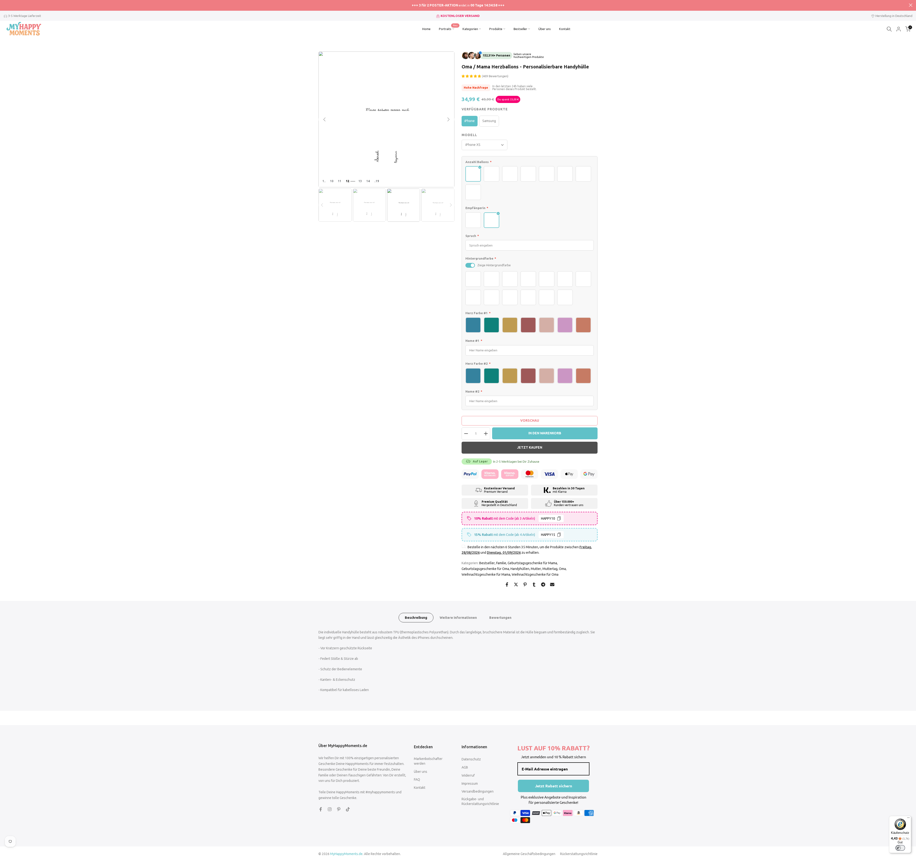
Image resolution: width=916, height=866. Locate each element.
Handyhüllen (519, 569)
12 (347, 181)
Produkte (495, 29)
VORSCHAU (529, 420)
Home (426, 29)
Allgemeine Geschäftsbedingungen (529, 854)
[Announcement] (458, 5)
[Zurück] (324, 119)
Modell (469, 135)
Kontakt (564, 29)
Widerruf (468, 775)
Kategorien (470, 29)
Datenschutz (471, 759)
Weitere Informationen (458, 617)
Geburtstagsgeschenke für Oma (485, 569)
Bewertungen (500, 617)
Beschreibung (416, 617)
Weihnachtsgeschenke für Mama (486, 574)
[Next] (450, 205)
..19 (376, 181)
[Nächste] (448, 119)
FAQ (417, 779)
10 (331, 181)
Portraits (448, 28)
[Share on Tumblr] (534, 584)
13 (360, 181)
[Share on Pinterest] (525, 584)
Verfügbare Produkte (485, 109)
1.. (324, 181)
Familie (501, 563)
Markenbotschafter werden (428, 761)
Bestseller (520, 29)
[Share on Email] (552, 584)
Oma (562, 569)
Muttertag (549, 569)
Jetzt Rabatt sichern (553, 785)
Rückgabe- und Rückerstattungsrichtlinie (480, 801)
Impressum (470, 783)
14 (368, 181)
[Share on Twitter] (516, 584)
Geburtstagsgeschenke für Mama (532, 563)
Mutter (536, 569)
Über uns (544, 29)
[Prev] (322, 205)
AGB (465, 767)
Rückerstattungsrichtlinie (579, 854)
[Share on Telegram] (543, 584)
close (5, 5)
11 (339, 181)
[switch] (470, 265)
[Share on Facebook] (507, 584)
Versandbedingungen (478, 791)
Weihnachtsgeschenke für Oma (535, 574)
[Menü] (908, 819)
